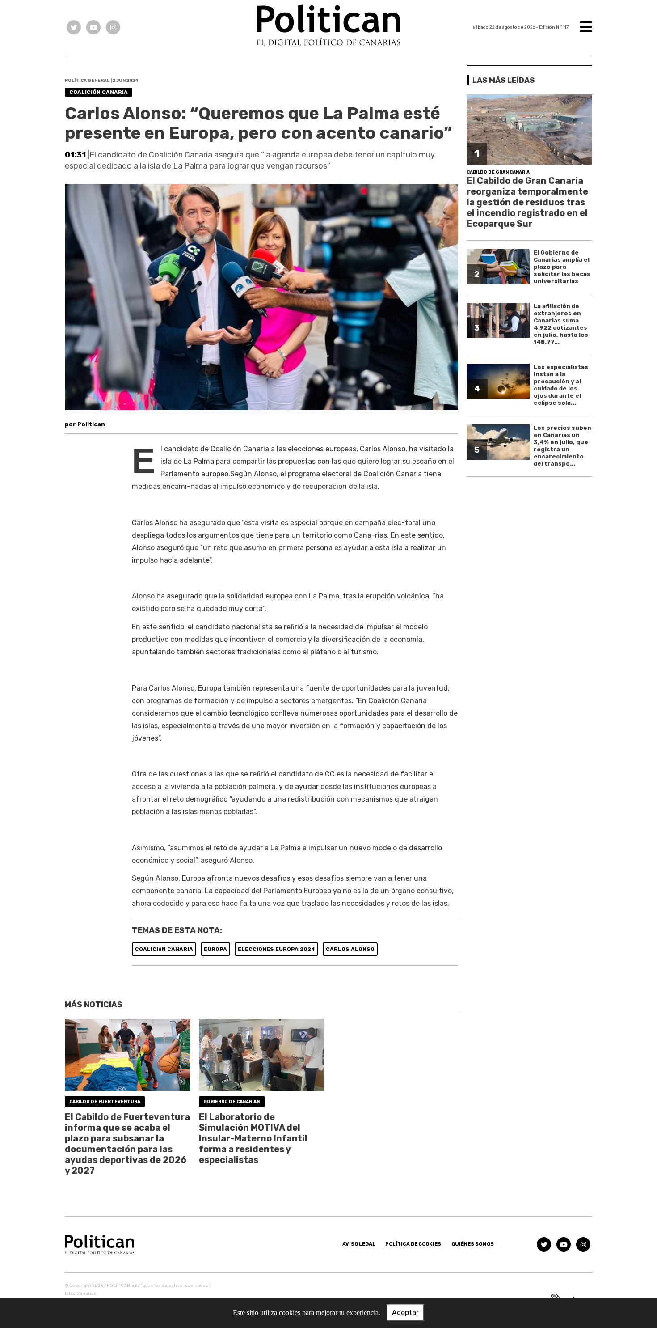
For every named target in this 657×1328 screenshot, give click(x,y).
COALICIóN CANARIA (164, 949)
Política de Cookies (413, 1244)
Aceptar (405, 1312)
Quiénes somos (472, 1244)
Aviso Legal (358, 1244)
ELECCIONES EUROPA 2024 (276, 949)
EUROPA (215, 949)
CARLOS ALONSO (350, 949)
